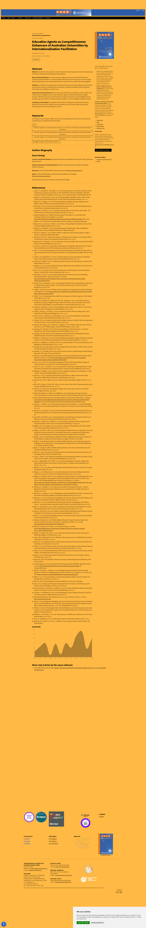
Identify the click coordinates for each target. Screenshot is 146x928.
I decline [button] (86, 922)
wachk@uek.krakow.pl (62, 867)
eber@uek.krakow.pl (35, 870)
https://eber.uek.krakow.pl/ (38, 868)
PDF (34, 124)
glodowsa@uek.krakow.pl (63, 875)
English (101, 816)
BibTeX (98, 161)
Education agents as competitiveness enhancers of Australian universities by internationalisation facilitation (62, 128)
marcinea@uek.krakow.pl (63, 882)
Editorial (56, 668)
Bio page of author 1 (39, 141)
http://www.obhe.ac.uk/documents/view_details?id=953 (49, 524)
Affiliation (36, 59)
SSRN (98, 122)
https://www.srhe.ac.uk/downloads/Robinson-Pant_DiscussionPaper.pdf (57, 574)
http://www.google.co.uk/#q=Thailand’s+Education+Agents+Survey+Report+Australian (58, 219)
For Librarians (53, 843)
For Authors (53, 841)
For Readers (53, 839)
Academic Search (100, 128)
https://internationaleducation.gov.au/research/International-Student (59, 566)
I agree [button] (79, 922)
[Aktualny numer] (105, 844)
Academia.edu (100, 124)
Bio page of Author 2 (53, 141)
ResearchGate (100, 120)
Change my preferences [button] (97, 922)
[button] (11, 18)
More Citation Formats (103, 150)
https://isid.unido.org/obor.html (41, 176)
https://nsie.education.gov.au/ (42, 599)
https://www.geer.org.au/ (75, 170)
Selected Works (100, 126)
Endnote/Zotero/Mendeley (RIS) (104, 159)
